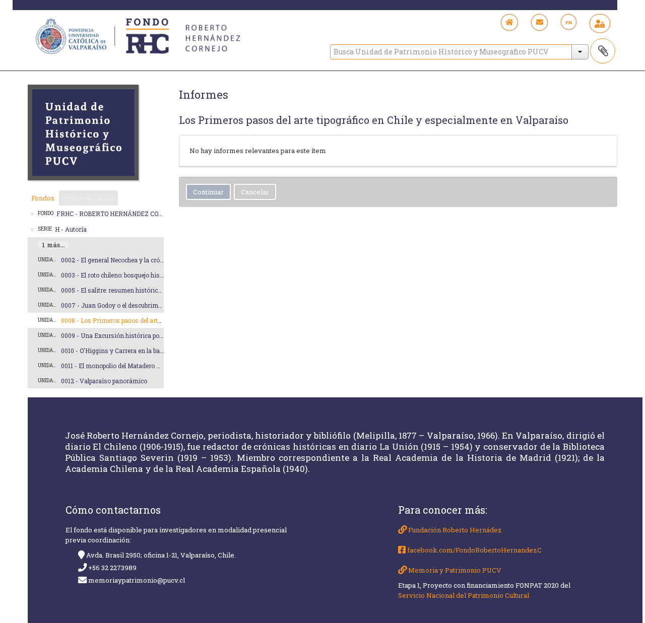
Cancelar (255, 191)
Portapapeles (602, 50)
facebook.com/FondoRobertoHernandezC (474, 550)
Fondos (42, 197)
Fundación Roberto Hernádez (454, 529)
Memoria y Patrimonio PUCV (454, 570)
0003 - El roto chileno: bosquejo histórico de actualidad (138, 275)
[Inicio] (510, 22)
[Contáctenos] (539, 22)
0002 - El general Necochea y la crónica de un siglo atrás (141, 260)
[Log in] (600, 23)
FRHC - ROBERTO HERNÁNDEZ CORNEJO (117, 214)
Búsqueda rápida (88, 197)
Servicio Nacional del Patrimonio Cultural (463, 595)
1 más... (53, 245)
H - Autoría (71, 229)
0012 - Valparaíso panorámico (104, 381)
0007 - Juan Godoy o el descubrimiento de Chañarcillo (138, 305)
